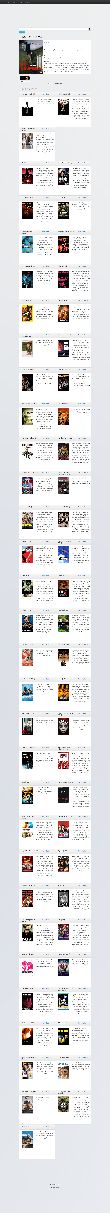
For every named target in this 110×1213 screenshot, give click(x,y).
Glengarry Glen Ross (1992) (30, 369)
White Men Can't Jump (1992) (29, 1058)
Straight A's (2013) (63, 1057)
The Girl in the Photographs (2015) (66, 714)
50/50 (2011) (26, 1126)
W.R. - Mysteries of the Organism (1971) (64, 1092)
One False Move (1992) (65, 335)
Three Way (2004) (27, 300)
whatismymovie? (11, 2)
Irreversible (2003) (27, 197)
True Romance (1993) (28, 713)
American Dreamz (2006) (65, 816)
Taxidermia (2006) (27, 644)
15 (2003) (25, 163)
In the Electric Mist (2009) (30, 404)
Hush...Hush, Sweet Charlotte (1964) (28, 335)
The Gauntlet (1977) (64, 369)
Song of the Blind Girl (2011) (28, 129)
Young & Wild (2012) (28, 954)
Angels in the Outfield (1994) (64, 542)
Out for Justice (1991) (28, 748)
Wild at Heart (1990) (64, 404)
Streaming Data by (52, 83)
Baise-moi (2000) (63, 266)
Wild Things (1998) (63, 644)
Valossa (53, 1184)
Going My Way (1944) (28, 610)
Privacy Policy (55, 1187)
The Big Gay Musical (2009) (30, 472)
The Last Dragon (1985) (29, 885)
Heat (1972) (61, 885)
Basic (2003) (61, 197)
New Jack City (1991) (28, 266)
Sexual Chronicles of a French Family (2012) (64, 473)
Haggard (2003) (62, 851)
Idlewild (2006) (62, 300)
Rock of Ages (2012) (64, 954)
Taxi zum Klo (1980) (64, 507)
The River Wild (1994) (28, 679)
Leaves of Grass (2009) (28, 94)
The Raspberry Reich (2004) (28, 232)
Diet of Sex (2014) (27, 988)
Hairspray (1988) (27, 541)
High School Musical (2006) (30, 851)
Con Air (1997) (62, 679)
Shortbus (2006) (27, 507)
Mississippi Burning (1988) (66, 232)
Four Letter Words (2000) (65, 782)
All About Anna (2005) (28, 1023)
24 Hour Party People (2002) (28, 920)
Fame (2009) (25, 782)
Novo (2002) (25, 576)
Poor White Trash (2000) (29, 438)
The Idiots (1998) (63, 610)
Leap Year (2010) (63, 576)
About (20, 2)
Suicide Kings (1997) (64, 94)
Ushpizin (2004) (62, 1023)
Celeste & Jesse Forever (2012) (29, 817)
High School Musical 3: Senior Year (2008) (64, 748)
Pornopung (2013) (63, 920)
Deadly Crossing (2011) (65, 163)
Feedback (27, 2)
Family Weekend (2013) (29, 1092)
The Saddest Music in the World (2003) (65, 989)
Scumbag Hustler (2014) (65, 438)
